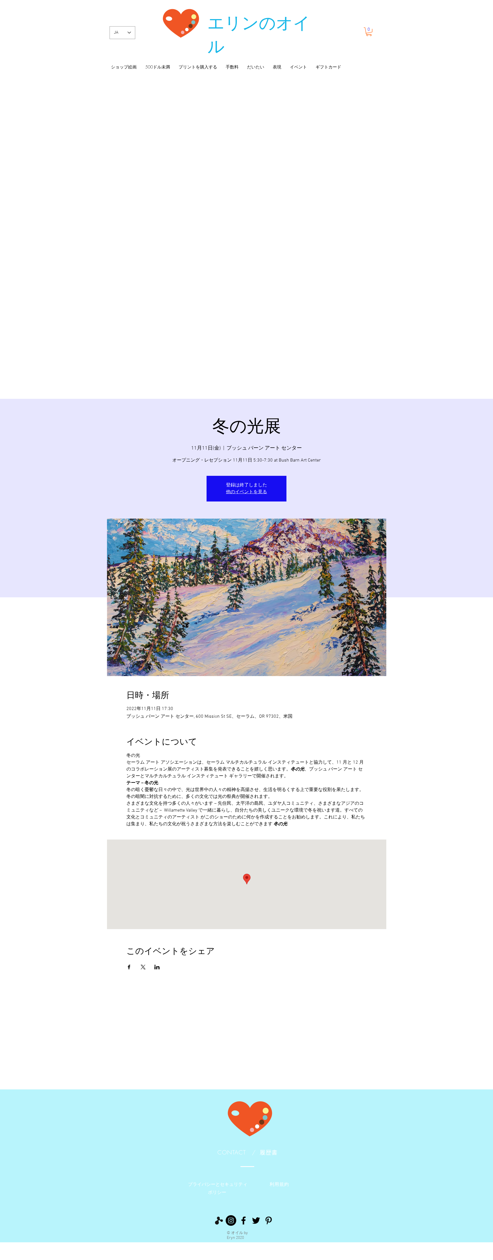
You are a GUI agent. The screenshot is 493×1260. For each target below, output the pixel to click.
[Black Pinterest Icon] (268, 1220)
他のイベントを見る (246, 492)
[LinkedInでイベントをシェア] (157, 967)
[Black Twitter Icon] (256, 1220)
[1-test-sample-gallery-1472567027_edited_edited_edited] (218, 1220)
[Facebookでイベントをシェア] (129, 967)
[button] (369, 31)
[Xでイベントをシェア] (143, 967)
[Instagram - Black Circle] (231, 1220)
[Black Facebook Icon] (243, 1220)
